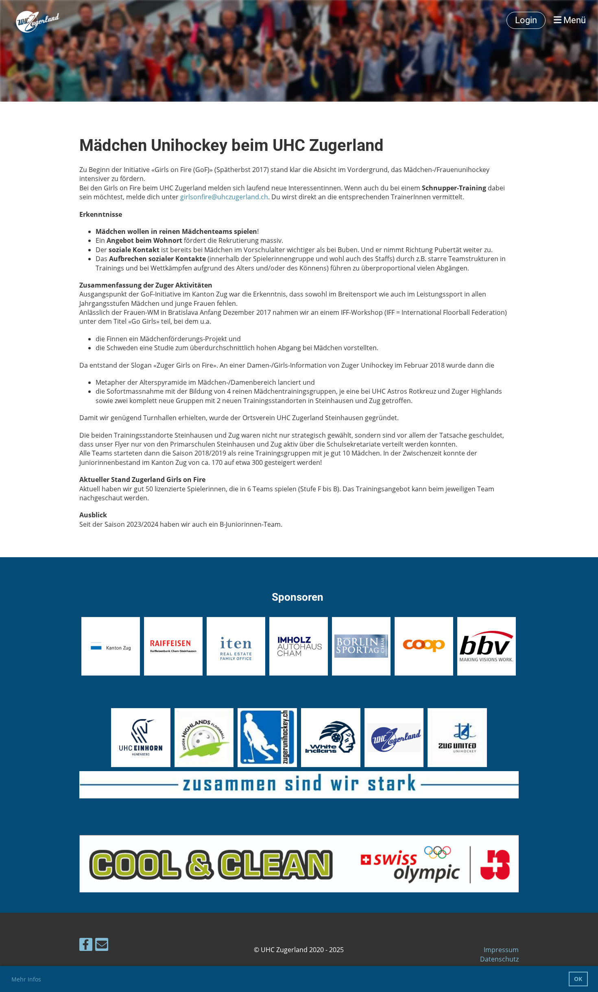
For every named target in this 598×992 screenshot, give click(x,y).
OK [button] (578, 979)
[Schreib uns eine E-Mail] (101, 946)
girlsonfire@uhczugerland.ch (224, 196)
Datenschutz (499, 959)
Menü (573, 20)
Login (526, 20)
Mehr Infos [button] (26, 979)
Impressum (501, 949)
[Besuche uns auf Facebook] (85, 946)
